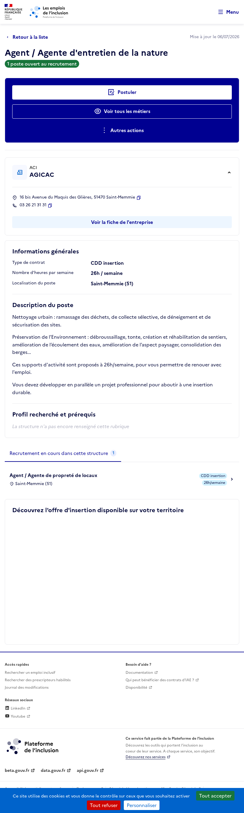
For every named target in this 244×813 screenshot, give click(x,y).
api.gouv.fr (87, 770)
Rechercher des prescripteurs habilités (38, 680)
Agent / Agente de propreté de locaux (53, 475)
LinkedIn (17, 708)
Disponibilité (136, 687)
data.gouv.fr (53, 770)
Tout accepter (215, 795)
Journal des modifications (27, 687)
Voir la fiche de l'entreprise (122, 222)
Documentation (139, 672)
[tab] (63, 453)
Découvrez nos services (145, 757)
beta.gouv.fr (17, 770)
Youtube (17, 716)
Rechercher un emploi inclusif (30, 672)
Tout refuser (104, 805)
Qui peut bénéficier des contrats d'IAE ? (160, 680)
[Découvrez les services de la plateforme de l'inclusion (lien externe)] (33, 746)
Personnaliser (142, 805)
